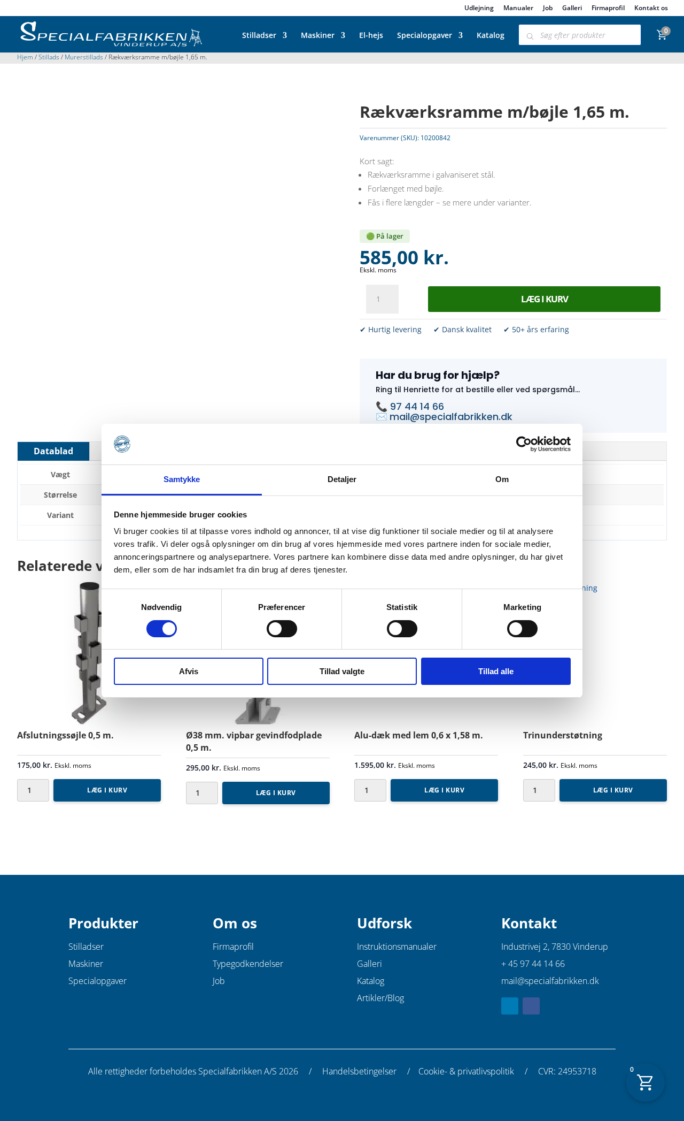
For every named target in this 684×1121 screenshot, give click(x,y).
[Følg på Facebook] (531, 1006)
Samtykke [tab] (182, 479)
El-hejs (371, 36)
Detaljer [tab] (342, 479)
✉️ (383, 416)
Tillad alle (496, 671)
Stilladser (259, 36)
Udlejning (479, 8)
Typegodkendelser (248, 964)
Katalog (490, 36)
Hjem (25, 57)
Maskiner (318, 36)
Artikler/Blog (380, 998)
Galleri (572, 8)
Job (548, 8)
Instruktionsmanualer (397, 946)
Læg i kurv (544, 299)
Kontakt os (651, 8)
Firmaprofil (608, 8)
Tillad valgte (342, 671)
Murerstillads (84, 57)
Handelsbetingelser (359, 1071)
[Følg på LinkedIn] (509, 1006)
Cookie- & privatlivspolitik (466, 1071)
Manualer (518, 8)
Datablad (53, 451)
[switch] (282, 628)
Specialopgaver (424, 36)
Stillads (48, 57)
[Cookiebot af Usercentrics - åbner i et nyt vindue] (524, 444)
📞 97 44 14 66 (410, 406)
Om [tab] (502, 479)
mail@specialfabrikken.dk (451, 416)
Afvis (188, 671)
